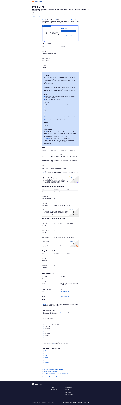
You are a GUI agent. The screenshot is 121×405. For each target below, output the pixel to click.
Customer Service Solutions (70, 396)
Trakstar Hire (47, 353)
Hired (52, 178)
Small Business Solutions (69, 394)
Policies (52, 387)
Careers (52, 385)
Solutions (33, 16)
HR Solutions (39, 16)
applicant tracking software (68, 19)
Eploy (46, 350)
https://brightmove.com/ (64, 296)
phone (54, 343)
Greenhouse (47, 362)
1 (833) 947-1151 (54, 389)
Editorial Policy (80, 402)
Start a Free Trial (68, 31)
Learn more (72, 14)
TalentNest (46, 351)
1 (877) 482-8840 (63, 294)
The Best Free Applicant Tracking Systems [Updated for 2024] (54, 369)
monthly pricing (50, 311)
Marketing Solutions (68, 389)
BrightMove (44, 19)
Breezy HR (64, 28)
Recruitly (46, 357)
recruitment (54, 19)
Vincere (50, 211)
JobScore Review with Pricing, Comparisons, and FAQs (53, 374)
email (50, 343)
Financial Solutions (68, 387)
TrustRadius (48, 138)
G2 (46, 131)
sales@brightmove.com (64, 291)
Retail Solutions (68, 392)
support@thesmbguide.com (55, 390)
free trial (53, 319)
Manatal (46, 355)
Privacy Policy (75, 402)
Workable (46, 360)
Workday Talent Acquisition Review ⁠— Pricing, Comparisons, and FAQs (56, 373)
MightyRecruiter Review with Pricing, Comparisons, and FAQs (54, 376)
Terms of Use (86, 402)
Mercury (46, 359)
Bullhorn (66, 243)
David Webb (62, 278)
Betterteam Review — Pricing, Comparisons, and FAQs (53, 371)
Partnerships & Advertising (67, 402)
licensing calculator (58, 312)
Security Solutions (68, 390)
